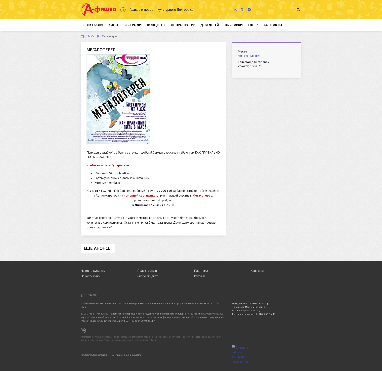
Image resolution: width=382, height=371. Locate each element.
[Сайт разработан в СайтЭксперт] (242, 354)
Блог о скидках (147, 276)
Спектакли (93, 25)
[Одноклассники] (242, 9)
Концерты (156, 25)
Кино (113, 25)
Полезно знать (147, 271)
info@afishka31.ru (249, 310)
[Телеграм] (249, 9)
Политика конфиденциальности (126, 354)
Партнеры (201, 271)
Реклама (200, 276)
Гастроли (133, 25)
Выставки (234, 25)
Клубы (91, 36)
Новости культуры (93, 271)
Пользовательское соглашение (95, 354)
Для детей (209, 25)
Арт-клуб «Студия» (249, 55)
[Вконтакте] (235, 9)
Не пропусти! (183, 25)
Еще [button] (252, 25)
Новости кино (90, 276)
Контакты (273, 25)
